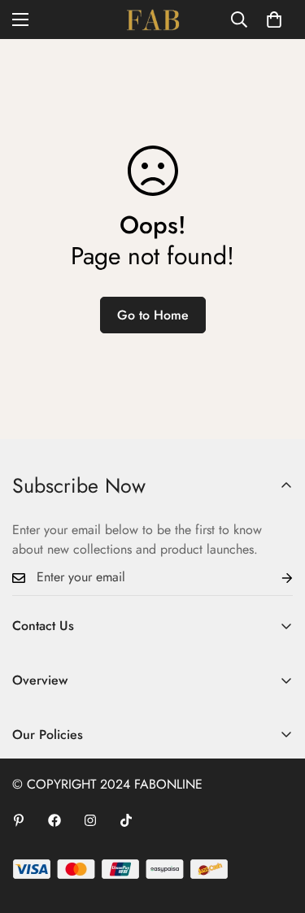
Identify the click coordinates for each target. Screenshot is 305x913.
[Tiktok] (126, 820)
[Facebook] (54, 820)
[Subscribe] (274, 577)
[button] (274, 19)
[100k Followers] (90, 820)
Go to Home (153, 315)
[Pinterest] (18, 820)
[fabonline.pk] (152, 19)
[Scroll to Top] (275, 827)
